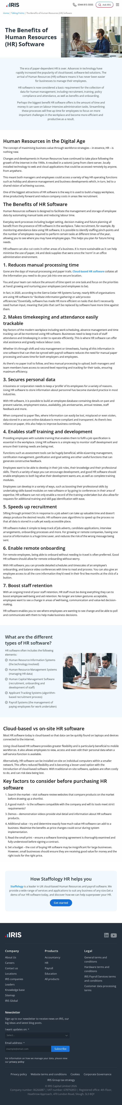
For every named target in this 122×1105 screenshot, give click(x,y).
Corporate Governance (97, 1074)
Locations (11, 973)
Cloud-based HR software (88, 271)
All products (52, 979)
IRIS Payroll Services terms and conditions (100, 978)
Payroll (49, 968)
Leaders (10, 984)
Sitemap (10, 995)
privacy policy (16, 1061)
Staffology (16, 886)
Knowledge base (15, 990)
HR (46, 963)
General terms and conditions (95, 959)
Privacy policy (19, 1074)
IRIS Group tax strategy (61, 1080)
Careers (9, 963)
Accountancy (52, 957)
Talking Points (17, 13)
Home (6, 13)
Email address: (15, 1043)
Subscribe (60, 1049)
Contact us (11, 968)
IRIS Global (11, 1000)
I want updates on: (17, 1029)
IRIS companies (14, 979)
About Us (10, 957)
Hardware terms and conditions (96, 969)
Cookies (75, 1074)
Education (51, 973)
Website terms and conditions (49, 1074)
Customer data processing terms (100, 988)
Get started (61, 903)
